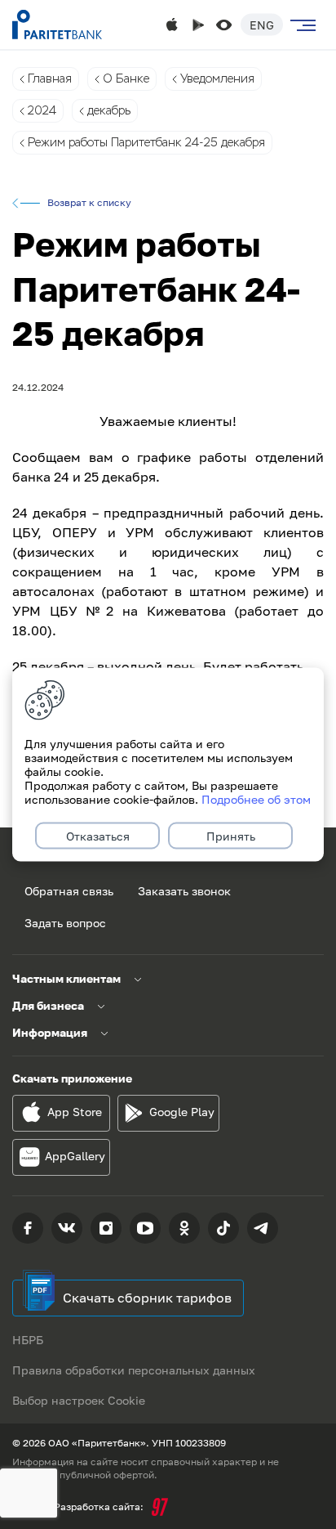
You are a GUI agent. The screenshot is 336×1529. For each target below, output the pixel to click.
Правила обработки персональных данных (133, 1370)
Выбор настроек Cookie (78, 1400)
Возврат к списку (89, 202)
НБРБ (27, 1340)
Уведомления (217, 78)
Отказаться (98, 836)
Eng (262, 25)
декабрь (108, 110)
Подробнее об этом (256, 799)
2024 (42, 110)
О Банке (126, 78)
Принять (230, 836)
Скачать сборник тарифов (147, 1297)
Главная (50, 78)
